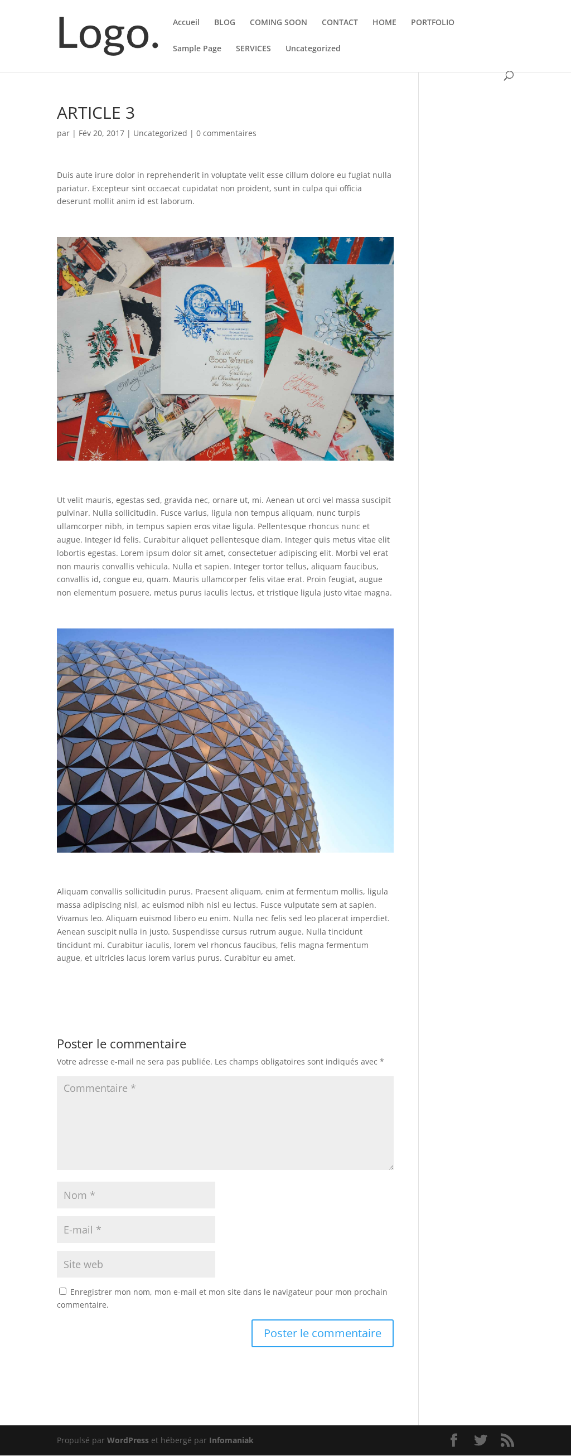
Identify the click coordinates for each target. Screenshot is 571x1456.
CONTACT (340, 22)
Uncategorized (313, 49)
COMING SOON (278, 22)
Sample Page (197, 49)
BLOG (224, 22)
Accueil (186, 22)
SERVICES (253, 49)
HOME (384, 22)
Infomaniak (231, 1440)
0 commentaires (226, 133)
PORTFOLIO (432, 22)
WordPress (128, 1440)
